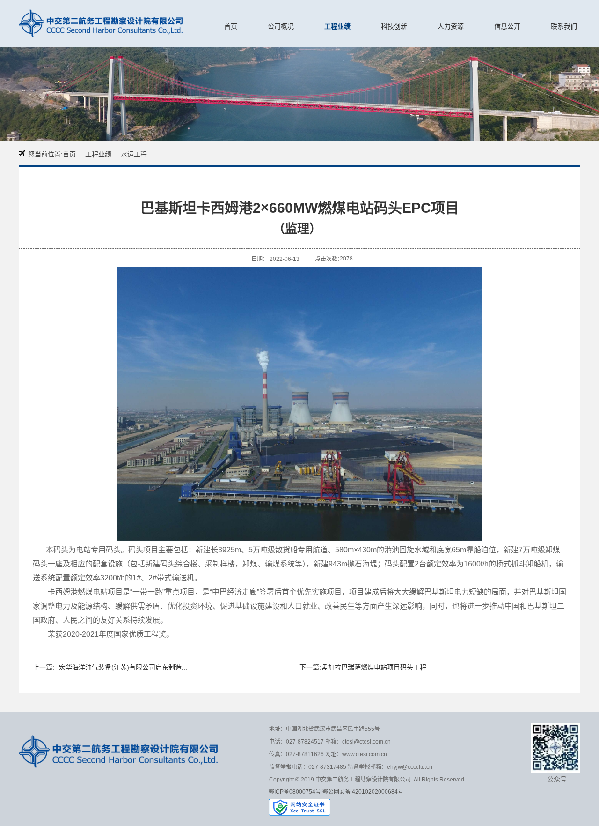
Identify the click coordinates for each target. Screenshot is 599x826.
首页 (230, 26)
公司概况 (281, 26)
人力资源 (451, 26)
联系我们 (564, 26)
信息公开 (507, 26)
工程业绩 (337, 26)
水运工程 (134, 154)
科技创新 (394, 26)
